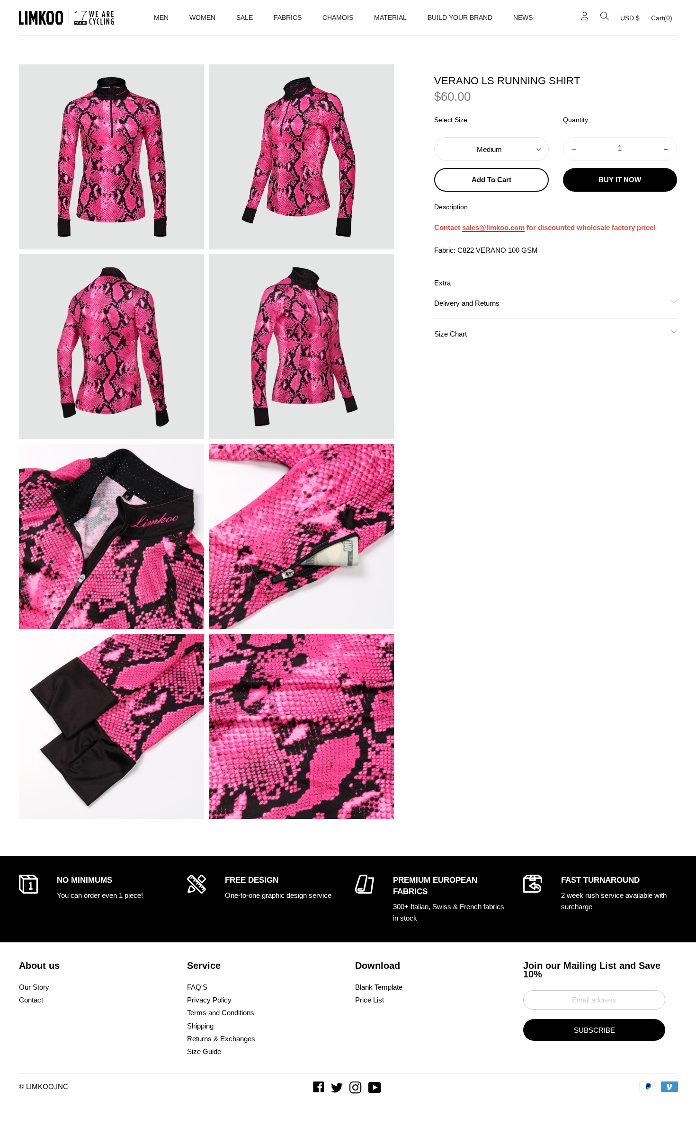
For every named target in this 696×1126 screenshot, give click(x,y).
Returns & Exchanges (221, 1039)
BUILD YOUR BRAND (460, 17)
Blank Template (378, 987)
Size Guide (204, 1051)
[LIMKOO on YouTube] (375, 1090)
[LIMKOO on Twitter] (338, 1090)
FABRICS (288, 17)
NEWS (523, 17)
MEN (161, 17)
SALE (244, 17)
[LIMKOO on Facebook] (319, 1090)
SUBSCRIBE (594, 1030)
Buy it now (619, 180)
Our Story (34, 987)
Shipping (200, 1026)
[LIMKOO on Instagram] (356, 1090)
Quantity (575, 120)
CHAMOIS (337, 17)
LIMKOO (40, 1086)
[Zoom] (111, 156)
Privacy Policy (209, 1000)
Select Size (450, 120)
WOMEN (202, 17)
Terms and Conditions (220, 1013)
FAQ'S (197, 987)
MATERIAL (390, 17)
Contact (31, 1000)
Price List (369, 1000)
